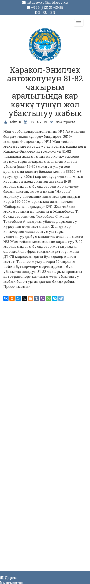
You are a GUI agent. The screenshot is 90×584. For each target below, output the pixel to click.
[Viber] (42, 298)
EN (52, 12)
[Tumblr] (36, 298)
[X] (24, 298)
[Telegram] (61, 298)
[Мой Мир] (18, 298)
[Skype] (54, 298)
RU (45, 12)
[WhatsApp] (48, 298)
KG (37, 12)
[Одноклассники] (12, 298)
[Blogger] (30, 298)
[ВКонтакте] (6, 298)
